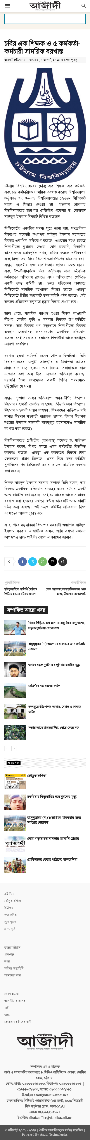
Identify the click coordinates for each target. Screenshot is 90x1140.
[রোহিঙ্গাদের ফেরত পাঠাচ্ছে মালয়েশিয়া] (15, 865)
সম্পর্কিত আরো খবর (26, 610)
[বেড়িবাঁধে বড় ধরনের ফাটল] (15, 690)
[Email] (52, 561)
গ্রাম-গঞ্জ (9, 954)
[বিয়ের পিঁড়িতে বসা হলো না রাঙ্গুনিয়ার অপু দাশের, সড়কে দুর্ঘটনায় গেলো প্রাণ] (15, 627)
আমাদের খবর (12, 975)
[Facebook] (22, 561)
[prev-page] (7, 748)
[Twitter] (32, 561)
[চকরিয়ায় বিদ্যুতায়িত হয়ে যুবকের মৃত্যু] (15, 802)
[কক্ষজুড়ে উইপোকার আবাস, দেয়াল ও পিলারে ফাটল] (15, 711)
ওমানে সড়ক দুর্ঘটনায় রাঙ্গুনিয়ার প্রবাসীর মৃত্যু (54, 665)
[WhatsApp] (42, 561)
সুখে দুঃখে (10, 922)
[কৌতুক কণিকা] (15, 781)
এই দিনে (9, 894)
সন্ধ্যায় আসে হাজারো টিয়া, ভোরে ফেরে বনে (53, 727)
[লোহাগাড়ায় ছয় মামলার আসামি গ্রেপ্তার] (15, 844)
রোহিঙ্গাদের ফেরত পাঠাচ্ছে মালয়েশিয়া (52, 859)
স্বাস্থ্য (7, 1015)
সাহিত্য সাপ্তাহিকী (13, 968)
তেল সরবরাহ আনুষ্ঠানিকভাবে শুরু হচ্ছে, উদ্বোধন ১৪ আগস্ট (66, 591)
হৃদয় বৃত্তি (10, 929)
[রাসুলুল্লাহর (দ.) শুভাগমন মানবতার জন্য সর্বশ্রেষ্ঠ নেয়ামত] (15, 648)
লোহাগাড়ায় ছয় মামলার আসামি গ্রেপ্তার (53, 838)
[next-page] (14, 748)
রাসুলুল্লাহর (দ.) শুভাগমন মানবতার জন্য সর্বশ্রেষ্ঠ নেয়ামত (54, 820)
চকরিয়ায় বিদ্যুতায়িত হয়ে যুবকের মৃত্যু (52, 797)
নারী (6, 1008)
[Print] (62, 561)
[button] (7, 6)
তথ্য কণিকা (10, 915)
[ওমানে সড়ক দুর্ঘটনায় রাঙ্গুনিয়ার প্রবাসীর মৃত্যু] (15, 669)
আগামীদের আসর (14, 1001)
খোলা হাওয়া (11, 994)
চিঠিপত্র (8, 908)
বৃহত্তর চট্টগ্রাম (12, 947)
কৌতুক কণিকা (37, 776)
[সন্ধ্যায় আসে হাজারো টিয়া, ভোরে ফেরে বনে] (15, 732)
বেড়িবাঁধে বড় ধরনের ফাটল (44, 686)
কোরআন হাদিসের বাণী (17, 1022)
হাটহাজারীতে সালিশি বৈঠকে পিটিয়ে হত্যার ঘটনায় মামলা (20, 591)
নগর (7, 961)
